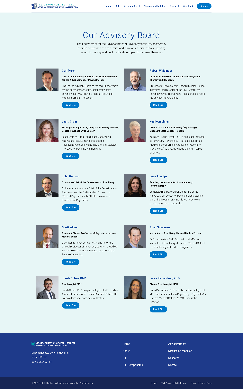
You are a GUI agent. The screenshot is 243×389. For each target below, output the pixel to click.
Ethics (154, 383)
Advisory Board (132, 6)
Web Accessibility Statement (173, 383)
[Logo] (55, 6)
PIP (118, 6)
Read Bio (71, 105)
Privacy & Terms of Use (201, 383)
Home (126, 344)
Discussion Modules (155, 6)
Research (174, 6)
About (109, 6)
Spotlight (188, 6)
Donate (204, 6)
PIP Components (133, 365)
